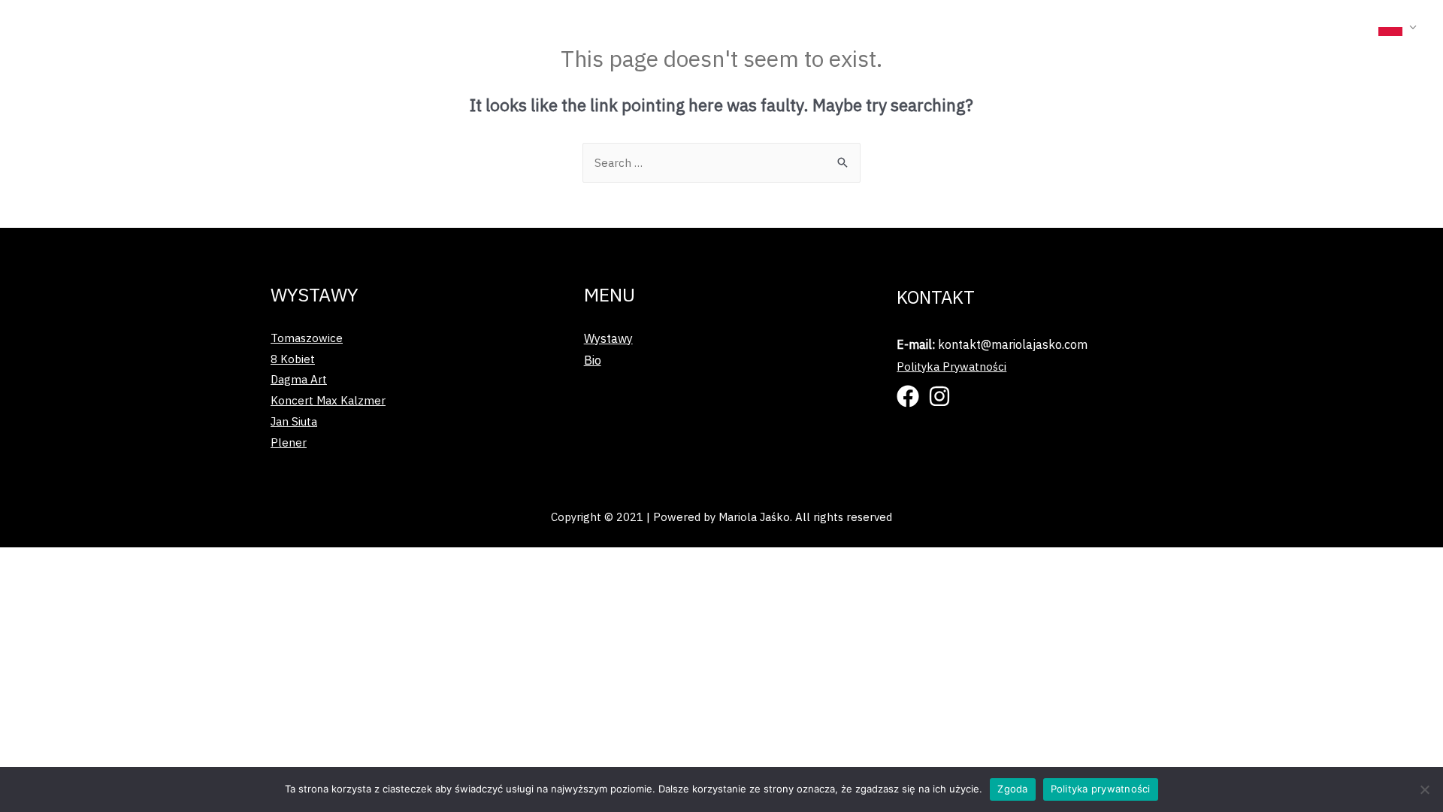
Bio (1355, 26)
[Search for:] (721, 163)
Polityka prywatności (1101, 789)
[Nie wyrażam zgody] (1424, 789)
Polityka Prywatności (951, 366)
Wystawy (1290, 26)
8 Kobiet (293, 359)
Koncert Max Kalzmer (328, 400)
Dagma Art (299, 379)
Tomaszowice (307, 338)
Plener (289, 442)
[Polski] (1397, 26)
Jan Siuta (294, 421)
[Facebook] (908, 396)
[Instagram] (939, 396)
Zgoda (1012, 789)
